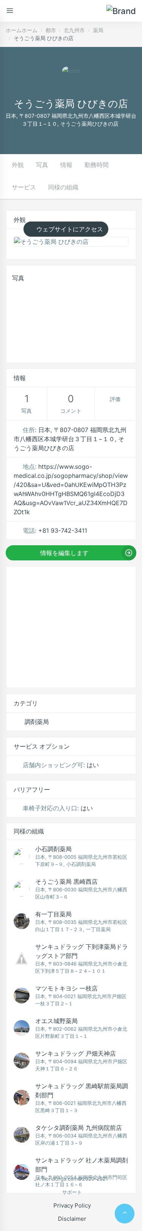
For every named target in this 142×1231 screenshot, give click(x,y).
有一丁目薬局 (53, 914)
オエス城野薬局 (56, 1021)
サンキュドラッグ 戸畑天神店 (75, 1053)
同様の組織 (63, 187)
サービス (24, 187)
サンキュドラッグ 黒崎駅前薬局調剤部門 (81, 1090)
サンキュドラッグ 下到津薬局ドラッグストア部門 (81, 951)
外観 (18, 165)
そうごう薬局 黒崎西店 (66, 881)
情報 (66, 165)
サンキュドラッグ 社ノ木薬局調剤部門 (81, 1164)
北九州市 (74, 30)
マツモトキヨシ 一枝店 (66, 988)
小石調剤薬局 (53, 849)
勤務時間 (96, 165)
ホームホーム (21, 30)
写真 (42, 165)
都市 (50, 30)
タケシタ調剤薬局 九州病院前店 (78, 1127)
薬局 (98, 30)
